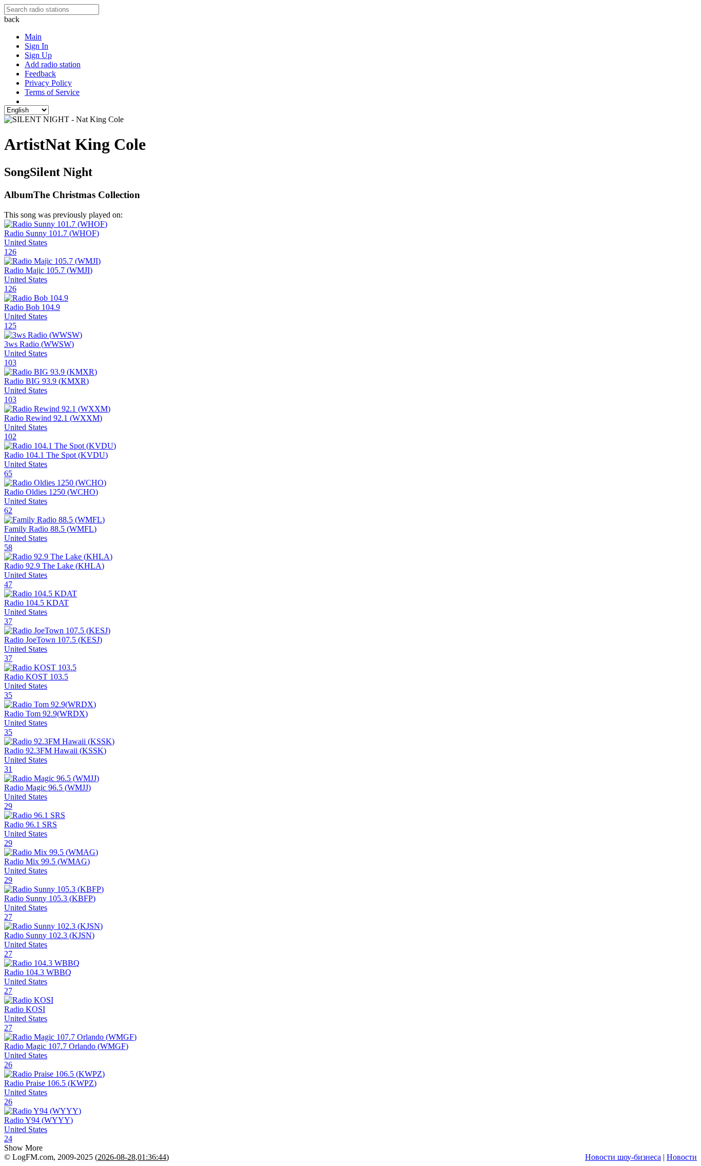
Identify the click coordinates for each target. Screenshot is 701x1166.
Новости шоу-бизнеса (623, 1157)
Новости (682, 1157)
